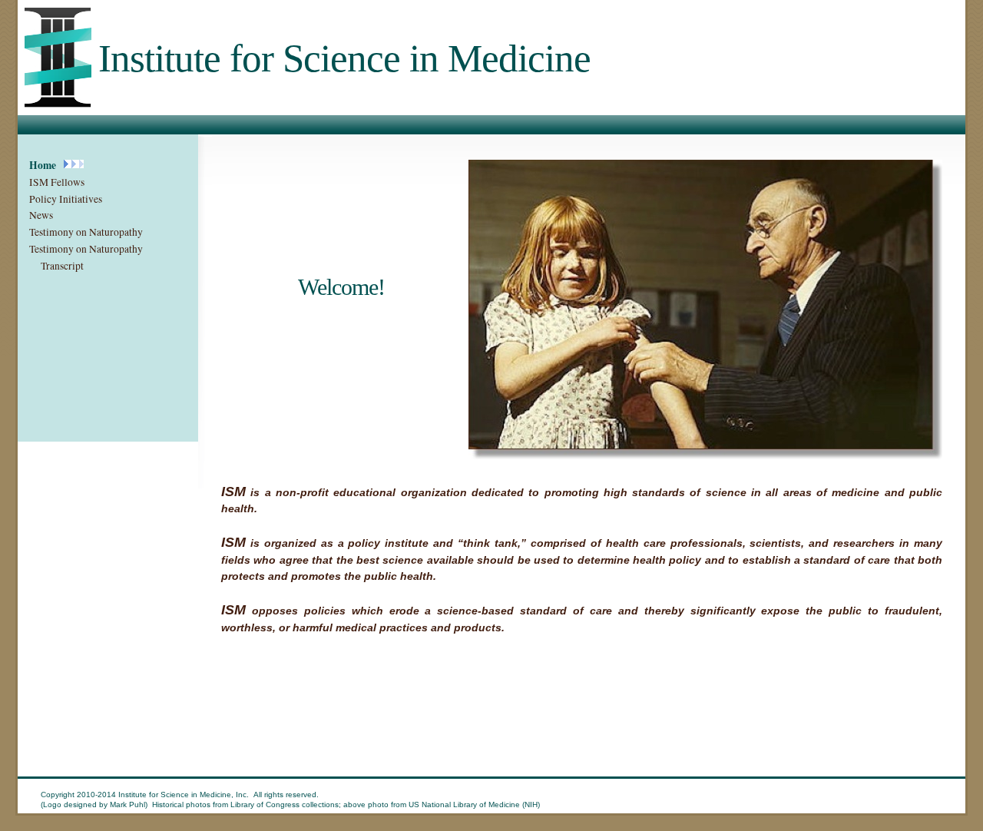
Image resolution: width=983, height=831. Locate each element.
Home (42, 165)
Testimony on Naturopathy (86, 232)
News (41, 215)
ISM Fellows (56, 182)
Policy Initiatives (65, 199)
